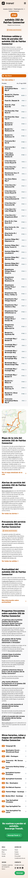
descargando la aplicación (15, 651)
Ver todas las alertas (9, 513)
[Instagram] (15, 868)
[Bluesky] (18, 868)
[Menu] (25, 3)
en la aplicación (20, 662)
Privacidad (17, 856)
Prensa (4, 854)
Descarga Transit (13, 835)
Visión (16, 850)
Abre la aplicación (13, 457)
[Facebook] (20, 868)
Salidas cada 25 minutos (15, 30)
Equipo (16, 852)
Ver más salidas (7, 80)
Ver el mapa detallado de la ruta (12, 473)
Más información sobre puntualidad (10, 601)
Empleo (17, 854)
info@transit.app (19, 865)
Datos (3, 869)
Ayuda (3, 856)
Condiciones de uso (20, 858)
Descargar (19, 873)
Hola (3, 847)
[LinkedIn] (22, 868)
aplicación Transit (6, 545)
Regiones (4, 850)
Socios (4, 862)
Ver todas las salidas (9, 561)
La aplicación (5, 501)
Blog (3, 852)
